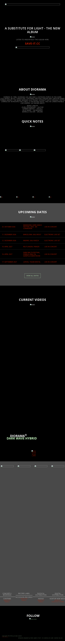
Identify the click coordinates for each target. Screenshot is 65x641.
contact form (58, 602)
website (7, 600)
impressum (5, 637)
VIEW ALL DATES (32, 276)
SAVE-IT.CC (32, 43)
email (7, 602)
